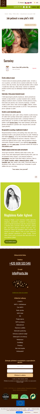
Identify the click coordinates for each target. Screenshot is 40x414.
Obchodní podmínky (20, 331)
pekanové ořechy (24, 160)
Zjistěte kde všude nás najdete (20, 292)
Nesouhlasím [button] (27, 412)
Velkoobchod (20, 325)
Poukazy (20, 345)
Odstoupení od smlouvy (20, 336)
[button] (36, 177)
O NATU (20, 301)
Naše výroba (20, 310)
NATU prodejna (20, 322)
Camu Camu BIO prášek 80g (20, 67)
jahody (7, 160)
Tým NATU (20, 307)
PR (20, 316)
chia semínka (32, 142)
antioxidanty (5, 158)
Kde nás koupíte (20, 348)
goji (9, 162)
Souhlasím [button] (19, 412)
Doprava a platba (20, 328)
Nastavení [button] (36, 412)
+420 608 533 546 (20, 263)
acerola (4, 144)
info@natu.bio (20, 273)
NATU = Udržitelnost (20, 304)
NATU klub (20, 313)
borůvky (11, 160)
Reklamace (20, 339)
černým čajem (14, 122)
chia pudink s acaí (7, 146)
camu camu (15, 144)
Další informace (30, 410)
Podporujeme (20, 319)
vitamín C (11, 136)
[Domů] (3, 2)
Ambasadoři (20, 351)
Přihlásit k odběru (20, 375)
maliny (17, 160)
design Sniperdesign (22, 390)
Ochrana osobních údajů (20, 333)
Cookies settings (21, 388)
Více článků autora (11, 241)
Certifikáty (20, 342)
